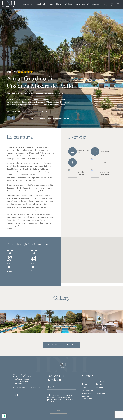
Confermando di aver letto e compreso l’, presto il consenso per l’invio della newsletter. (60, 399)
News (58, 4)
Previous (4, 321)
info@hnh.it (22, 383)
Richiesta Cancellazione (87, 397)
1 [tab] (68, 183)
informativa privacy (63, 397)
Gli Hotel (68, 4)
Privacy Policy (87, 393)
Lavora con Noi (82, 4)
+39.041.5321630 (22, 381)
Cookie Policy (101, 393)
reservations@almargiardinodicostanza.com (55, 118)
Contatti (96, 4)
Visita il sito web (27, 118)
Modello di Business (44, 4)
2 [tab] (70, 183)
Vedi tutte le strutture (61, 344)
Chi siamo (27, 4)
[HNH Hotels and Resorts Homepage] (8, 4)
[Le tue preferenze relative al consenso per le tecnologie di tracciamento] (4, 416)
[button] (77, 265)
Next (118, 321)
